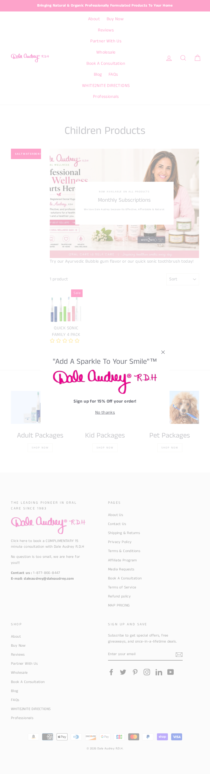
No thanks (105, 412)
